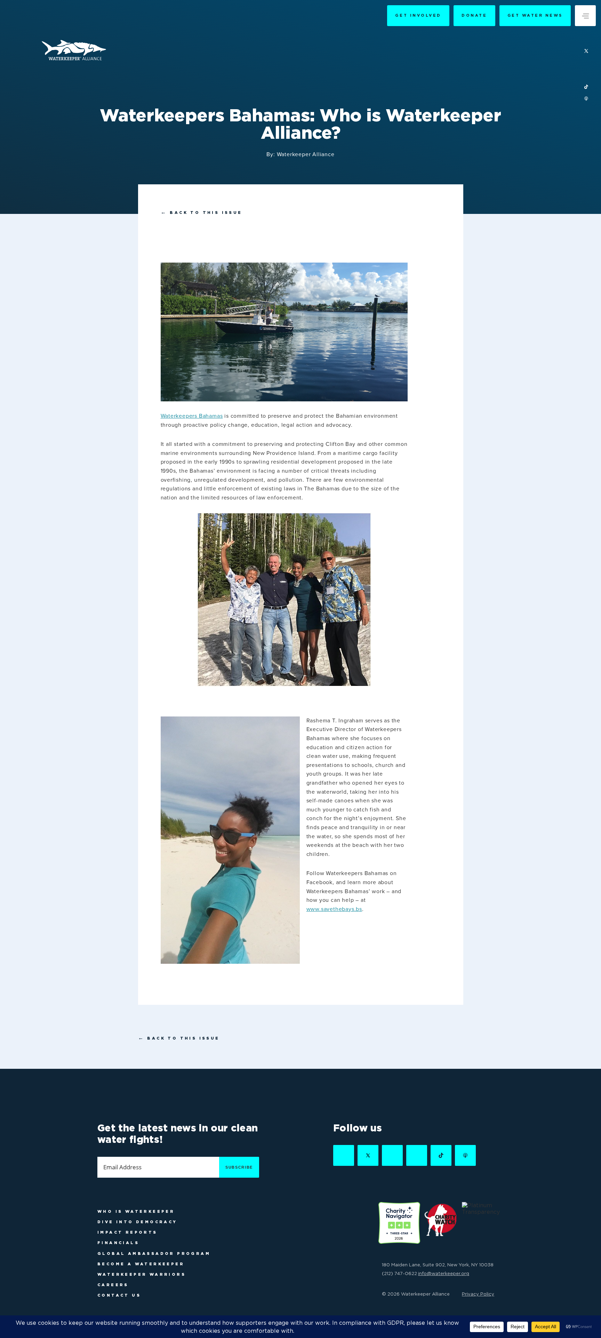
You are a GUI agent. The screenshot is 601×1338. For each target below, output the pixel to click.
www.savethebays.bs (334, 909)
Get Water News (535, 15)
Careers (113, 1285)
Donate (474, 15)
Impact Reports (127, 1232)
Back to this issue (201, 212)
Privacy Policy (478, 1293)
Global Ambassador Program (153, 1253)
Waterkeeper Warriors (141, 1274)
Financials (118, 1243)
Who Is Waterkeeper (136, 1211)
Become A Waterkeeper (140, 1264)
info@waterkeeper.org (443, 1273)
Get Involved (418, 15)
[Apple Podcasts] (586, 99)
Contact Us (119, 1295)
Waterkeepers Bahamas (192, 415)
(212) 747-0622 (399, 1273)
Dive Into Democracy (137, 1222)
